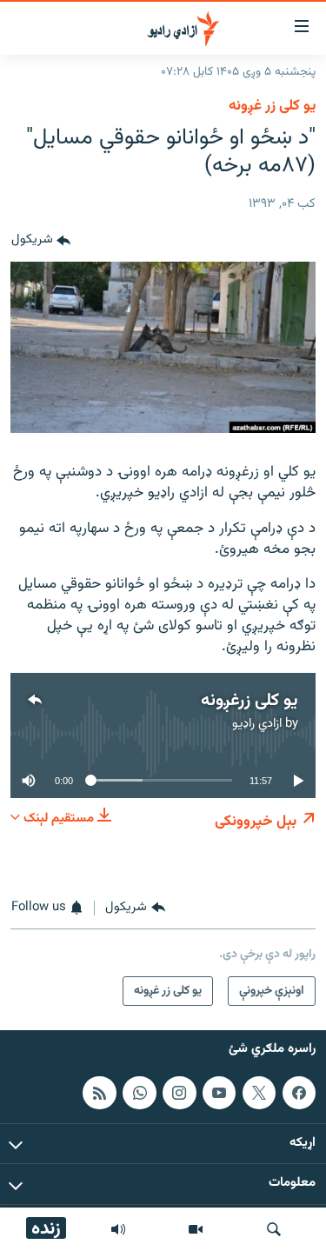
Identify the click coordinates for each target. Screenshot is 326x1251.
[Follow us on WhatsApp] (139, 1091)
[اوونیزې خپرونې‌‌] (118, 1229)
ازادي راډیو (257, 724)
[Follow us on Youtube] (219, 1091)
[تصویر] (196, 1229)
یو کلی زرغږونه (249, 701)
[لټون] (274, 1229)
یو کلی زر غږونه (272, 106)
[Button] (40, 240)
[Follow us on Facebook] (299, 1091)
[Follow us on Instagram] (179, 1091)
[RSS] (99, 1091)
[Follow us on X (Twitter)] (259, 1091)
